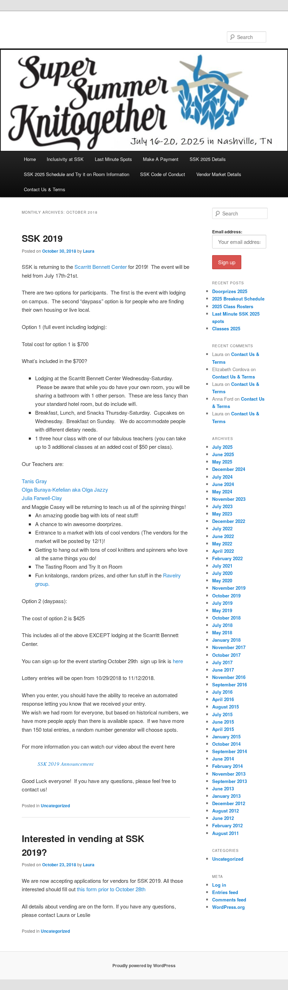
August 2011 (225, 833)
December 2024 (228, 469)
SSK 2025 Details (208, 159)
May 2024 (222, 491)
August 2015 (225, 706)
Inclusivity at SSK (65, 159)
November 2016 (229, 677)
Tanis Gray (34, 481)
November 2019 (229, 587)
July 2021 (222, 565)
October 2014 (226, 743)
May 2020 (222, 580)
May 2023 (222, 513)
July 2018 (222, 625)
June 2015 (223, 721)
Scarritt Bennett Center (100, 266)
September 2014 (229, 751)
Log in (219, 884)
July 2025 (222, 447)
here (178, 661)
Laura (88, 251)
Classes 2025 (226, 328)
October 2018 (226, 617)
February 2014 (227, 766)
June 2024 (223, 484)
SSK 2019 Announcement (65, 763)
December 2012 (228, 803)
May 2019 (222, 610)
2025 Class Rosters (232, 306)
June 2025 (223, 454)
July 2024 (222, 476)
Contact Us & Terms (44, 189)
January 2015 (226, 736)
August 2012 (225, 810)
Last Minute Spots (113, 159)
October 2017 (226, 655)
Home (30, 159)
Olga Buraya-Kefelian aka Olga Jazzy (65, 489)
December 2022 (228, 521)
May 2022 (222, 543)
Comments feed (229, 899)
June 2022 (223, 536)
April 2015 (223, 729)
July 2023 (222, 506)
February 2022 (227, 558)
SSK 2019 (42, 238)
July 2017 (222, 662)
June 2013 (223, 788)
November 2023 (229, 499)
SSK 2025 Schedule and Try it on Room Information (76, 174)
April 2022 (223, 551)
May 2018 (222, 632)
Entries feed (225, 892)
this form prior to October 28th (111, 889)
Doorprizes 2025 (229, 291)
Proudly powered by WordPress (144, 965)
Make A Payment (160, 159)
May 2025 (222, 461)
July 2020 (222, 573)
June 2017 (223, 669)
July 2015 (222, 714)
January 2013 (226, 795)
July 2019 (222, 603)
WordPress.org (228, 907)
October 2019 (226, 595)
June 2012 (223, 818)
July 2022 (222, 528)
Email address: (227, 231)
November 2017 (229, 647)
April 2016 (223, 699)
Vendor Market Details (218, 174)
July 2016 (222, 691)
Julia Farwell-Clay (42, 498)
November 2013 (229, 773)
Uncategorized (55, 805)
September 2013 (229, 781)
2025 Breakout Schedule (238, 298)
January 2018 (226, 639)
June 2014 (223, 758)
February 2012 (227, 825)
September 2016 (229, 684)
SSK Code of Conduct (162, 174)
